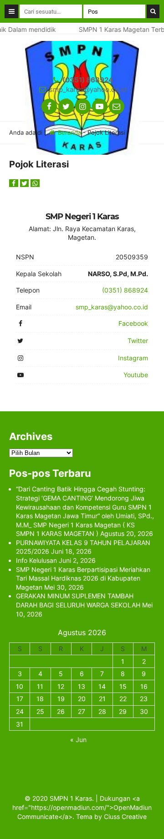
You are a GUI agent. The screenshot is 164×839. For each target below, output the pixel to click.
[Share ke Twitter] (25, 183)
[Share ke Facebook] (14, 183)
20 (82, 699)
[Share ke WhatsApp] (35, 183)
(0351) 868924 (87, 80)
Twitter (138, 340)
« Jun (78, 739)
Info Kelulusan (36, 560)
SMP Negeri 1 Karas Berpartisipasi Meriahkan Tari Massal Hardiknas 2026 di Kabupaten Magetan (83, 578)
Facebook (133, 323)
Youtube (135, 375)
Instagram (133, 358)
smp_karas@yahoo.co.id (88, 89)
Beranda (68, 132)
